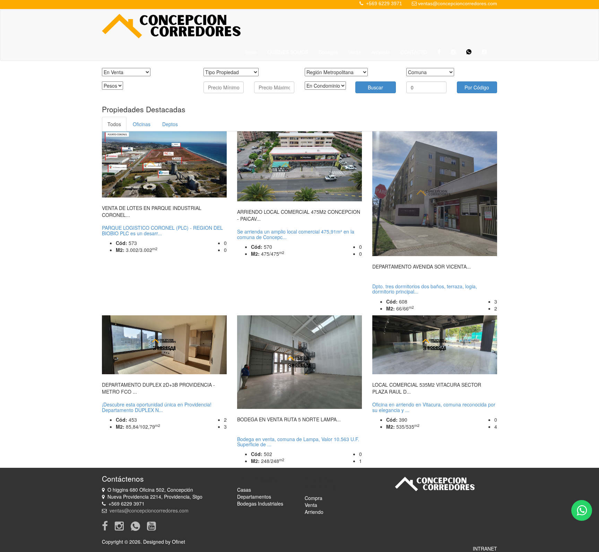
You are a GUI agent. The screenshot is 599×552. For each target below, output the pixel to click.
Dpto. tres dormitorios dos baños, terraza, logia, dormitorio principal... (424, 289)
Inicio (251, 52)
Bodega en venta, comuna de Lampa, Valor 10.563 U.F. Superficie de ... (298, 442)
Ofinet (178, 541)
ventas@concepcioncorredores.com (457, 3)
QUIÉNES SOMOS (287, 52)
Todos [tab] (114, 124)
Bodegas (328, 52)
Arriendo (380, 52)
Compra (313, 497)
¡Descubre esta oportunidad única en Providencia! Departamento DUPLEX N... (156, 407)
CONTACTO (413, 52)
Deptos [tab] (170, 124)
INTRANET (485, 548)
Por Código (477, 87)
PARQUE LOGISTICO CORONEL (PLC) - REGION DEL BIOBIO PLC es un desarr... (162, 230)
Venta (354, 52)
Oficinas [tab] (141, 124)
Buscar (375, 87)
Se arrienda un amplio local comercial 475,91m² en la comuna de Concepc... (295, 234)
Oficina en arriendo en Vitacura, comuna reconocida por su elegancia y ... (433, 407)
